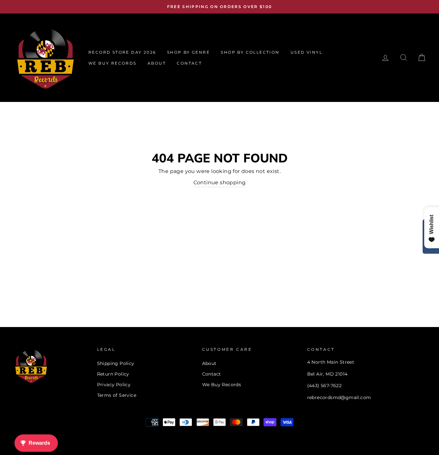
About (209, 363)
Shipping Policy (115, 363)
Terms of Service (116, 395)
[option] (219, 6)
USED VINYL (306, 52)
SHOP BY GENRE (188, 52)
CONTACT (189, 63)
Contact (211, 374)
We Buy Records (221, 384)
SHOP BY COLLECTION (250, 52)
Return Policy (113, 374)
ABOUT (157, 63)
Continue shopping (219, 182)
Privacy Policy (114, 384)
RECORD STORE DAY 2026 (122, 52)
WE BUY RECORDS (112, 63)
